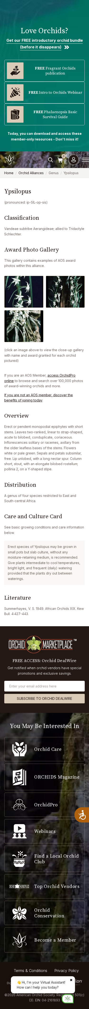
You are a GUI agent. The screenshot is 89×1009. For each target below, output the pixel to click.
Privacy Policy (66, 970)
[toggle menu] (85, 159)
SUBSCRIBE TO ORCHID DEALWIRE (44, 698)
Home (9, 173)
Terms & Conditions (30, 970)
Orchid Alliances (31, 173)
